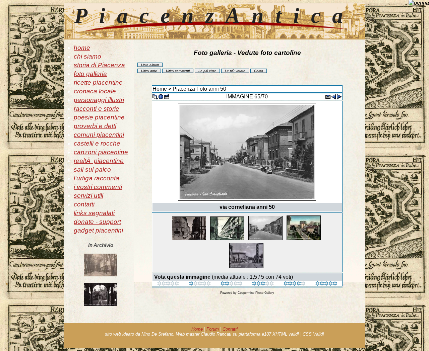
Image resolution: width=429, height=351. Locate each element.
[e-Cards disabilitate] (327, 96)
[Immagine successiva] (339, 96)
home (82, 47)
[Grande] (326, 284)
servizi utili (88, 195)
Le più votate (235, 71)
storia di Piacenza (99, 65)
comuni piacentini (99, 134)
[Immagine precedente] (333, 96)
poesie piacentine (99, 117)
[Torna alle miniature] (155, 96)
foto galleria (90, 73)
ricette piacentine (98, 82)
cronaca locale (95, 91)
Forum (212, 329)
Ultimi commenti (178, 71)
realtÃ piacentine (99, 160)
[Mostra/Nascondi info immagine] (161, 96)
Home (159, 89)
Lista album (150, 65)
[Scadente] (168, 284)
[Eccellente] (294, 284)
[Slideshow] (166, 96)
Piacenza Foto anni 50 (199, 89)
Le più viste (207, 71)
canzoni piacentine (101, 152)
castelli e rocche (97, 143)
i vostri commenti (98, 186)
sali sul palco (92, 169)
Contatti (230, 329)
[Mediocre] (200, 284)
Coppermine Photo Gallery (256, 292)
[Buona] (263, 284)
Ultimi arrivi (149, 71)
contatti (84, 204)
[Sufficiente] (231, 284)
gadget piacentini (98, 230)
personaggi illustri (99, 99)
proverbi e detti (95, 125)
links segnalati (94, 212)
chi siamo (87, 56)
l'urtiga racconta (96, 178)
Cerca (258, 71)
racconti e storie (96, 108)
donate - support (97, 221)
